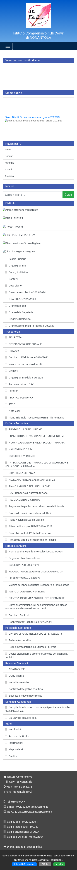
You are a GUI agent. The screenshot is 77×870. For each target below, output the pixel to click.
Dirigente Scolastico (20, 319)
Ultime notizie (13, 92)
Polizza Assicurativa (20, 640)
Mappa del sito (17, 749)
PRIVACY (14, 350)
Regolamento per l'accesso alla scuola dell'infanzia (36, 506)
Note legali (14, 411)
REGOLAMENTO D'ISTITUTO (24, 499)
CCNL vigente (16, 675)
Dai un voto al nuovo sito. (23, 717)
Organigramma (17, 265)
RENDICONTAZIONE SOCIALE (25, 344)
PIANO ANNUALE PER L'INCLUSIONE (29, 486)
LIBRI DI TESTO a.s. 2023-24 (24, 578)
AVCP (12, 404)
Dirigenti (13, 370)
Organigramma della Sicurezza (26, 377)
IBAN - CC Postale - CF (21, 397)
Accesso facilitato (18, 736)
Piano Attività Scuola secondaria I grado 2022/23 (32, 115)
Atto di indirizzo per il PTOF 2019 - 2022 (30, 526)
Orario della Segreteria (21, 312)
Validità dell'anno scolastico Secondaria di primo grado (39, 585)
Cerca (68, 194)
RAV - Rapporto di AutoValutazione (28, 493)
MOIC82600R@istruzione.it (32, 806)
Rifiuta (45, 864)
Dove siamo (15, 285)
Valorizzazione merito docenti (25, 364)
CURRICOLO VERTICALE (22, 456)
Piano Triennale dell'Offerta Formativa (30, 533)
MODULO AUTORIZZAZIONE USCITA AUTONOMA (36, 571)
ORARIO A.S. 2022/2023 (22, 299)
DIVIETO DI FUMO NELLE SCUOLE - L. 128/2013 (35, 633)
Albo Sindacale (17, 669)
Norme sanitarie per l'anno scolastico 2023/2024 (36, 551)
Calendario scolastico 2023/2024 (27, 292)
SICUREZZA (15, 337)
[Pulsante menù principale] (8, 46)
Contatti (13, 279)
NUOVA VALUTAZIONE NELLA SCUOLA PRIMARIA (36, 442)
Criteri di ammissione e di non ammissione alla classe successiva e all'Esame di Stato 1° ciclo (36, 607)
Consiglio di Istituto (19, 272)
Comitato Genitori (18, 615)
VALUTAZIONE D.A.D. (20, 449)
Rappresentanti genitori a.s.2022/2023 (30, 621)
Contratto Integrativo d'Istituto (26, 689)
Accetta (59, 864)
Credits (13, 756)
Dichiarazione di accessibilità (24, 846)
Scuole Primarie (17, 259)
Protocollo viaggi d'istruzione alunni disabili (32, 539)
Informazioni (16, 742)
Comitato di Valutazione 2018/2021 (29, 357)
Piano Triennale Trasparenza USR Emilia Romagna (36, 417)
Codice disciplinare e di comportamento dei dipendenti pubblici (36, 655)
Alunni (8, 169)
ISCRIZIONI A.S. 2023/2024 (24, 565)
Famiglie (9, 162)
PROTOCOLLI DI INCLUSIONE (25, 429)
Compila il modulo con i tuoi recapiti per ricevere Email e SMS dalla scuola (37, 709)
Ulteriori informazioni (24, 864)
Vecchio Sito (15, 729)
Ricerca (9, 186)
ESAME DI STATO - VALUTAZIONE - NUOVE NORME (37, 436)
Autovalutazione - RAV (21, 384)
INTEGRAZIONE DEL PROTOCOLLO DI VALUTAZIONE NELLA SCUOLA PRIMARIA (36, 464)
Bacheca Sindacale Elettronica (25, 695)
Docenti (9, 156)
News (8, 149)
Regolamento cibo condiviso (24, 558)
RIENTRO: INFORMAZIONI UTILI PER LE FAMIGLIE (36, 598)
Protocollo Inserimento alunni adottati (30, 513)
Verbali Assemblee (19, 682)
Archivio (9, 176)
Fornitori (13, 390)
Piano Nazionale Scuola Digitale (26, 519)
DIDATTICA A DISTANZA (22, 473)
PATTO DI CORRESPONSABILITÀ (27, 591)
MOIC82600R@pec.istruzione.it (33, 811)
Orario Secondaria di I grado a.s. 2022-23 (31, 325)
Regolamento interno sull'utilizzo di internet (32, 646)
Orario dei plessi (17, 305)
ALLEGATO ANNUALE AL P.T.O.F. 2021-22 (32, 479)
